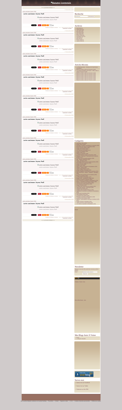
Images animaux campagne (82, 201)
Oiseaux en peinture (81, 153)
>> (54, 7)
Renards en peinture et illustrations (84, 196)
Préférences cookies (96, 401)
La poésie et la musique (81, 198)
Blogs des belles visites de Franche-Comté (86, 69)
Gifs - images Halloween (81, 159)
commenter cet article (67, 28)
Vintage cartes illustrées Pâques (83, 189)
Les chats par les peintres (82, 150)
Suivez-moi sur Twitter (82, 386)
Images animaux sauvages (82, 170)
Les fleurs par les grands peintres (83, 158)
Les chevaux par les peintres (82, 184)
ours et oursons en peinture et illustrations (85, 180)
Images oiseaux (80, 164)
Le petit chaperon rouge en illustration (85, 154)
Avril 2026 (78, 32)
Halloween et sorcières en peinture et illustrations (87, 191)
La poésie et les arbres (81, 195)
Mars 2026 (78, 34)
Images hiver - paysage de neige (83, 178)
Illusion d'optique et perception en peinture (86, 171)
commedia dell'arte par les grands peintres (86, 161)
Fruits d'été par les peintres (82, 163)
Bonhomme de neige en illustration (84, 146)
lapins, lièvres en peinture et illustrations (85, 166)
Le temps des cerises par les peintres (84, 186)
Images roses (79, 165)
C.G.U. (71, 401)
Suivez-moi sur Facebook (83, 382)
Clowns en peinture (80, 151)
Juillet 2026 (79, 29)
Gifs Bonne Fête (80, 143)
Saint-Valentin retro (80, 194)
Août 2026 (78, 28)
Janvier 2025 (79, 41)
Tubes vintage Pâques (81, 168)
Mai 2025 (78, 38)
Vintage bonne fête (80, 188)
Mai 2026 (78, 31)
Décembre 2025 (80, 36)
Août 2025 (78, 37)
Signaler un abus (64, 401)
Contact (57, 401)
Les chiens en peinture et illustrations (84, 203)
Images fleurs (79, 144)
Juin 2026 (78, 30)
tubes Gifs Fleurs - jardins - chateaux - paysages (87, 172)
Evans (77, 337)
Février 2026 (79, 35)
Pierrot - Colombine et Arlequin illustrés (85, 181)
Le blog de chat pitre (81, 338)
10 (51, 7)
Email (76, 271)
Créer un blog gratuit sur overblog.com (84, 374)
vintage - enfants (80, 167)
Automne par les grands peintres (83, 182)
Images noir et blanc (81, 149)
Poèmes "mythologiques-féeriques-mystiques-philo (87, 199)
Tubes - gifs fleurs (80, 160)
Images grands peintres (81, 147)
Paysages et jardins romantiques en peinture (86, 145)
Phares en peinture (80, 175)
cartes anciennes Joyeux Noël (29, 11)
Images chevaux (80, 185)
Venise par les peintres (81, 193)
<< (42, 7)
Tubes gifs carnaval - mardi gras (83, 187)
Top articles (50, 401)
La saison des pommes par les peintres (85, 174)
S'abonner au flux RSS (82, 389)
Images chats (79, 152)
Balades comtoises (32, 401)
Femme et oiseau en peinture (83, 179)
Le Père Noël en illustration (82, 177)
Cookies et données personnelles (82, 401)
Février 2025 (79, 39)
